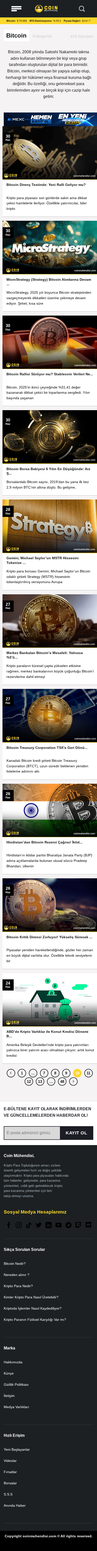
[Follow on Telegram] (68, 1225)
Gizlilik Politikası (16, 1384)
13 (40, 1081)
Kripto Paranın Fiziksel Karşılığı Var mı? (35, 1320)
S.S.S (8, 1494)
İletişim (9, 1396)
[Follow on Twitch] (78, 1225)
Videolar (10, 1461)
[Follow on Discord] (88, 1225)
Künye (9, 1373)
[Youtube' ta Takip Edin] (58, 1225)
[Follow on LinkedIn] (48, 1225)
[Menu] (16, 8)
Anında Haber (15, 1505)
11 (88, 1073)
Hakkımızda (13, 1362)
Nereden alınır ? (16, 1275)
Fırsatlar (10, 1472)
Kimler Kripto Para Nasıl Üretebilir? (31, 1297)
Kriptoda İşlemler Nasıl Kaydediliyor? (32, 1308)
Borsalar (10, 1483)
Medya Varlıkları (16, 1407)
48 (62, 1081)
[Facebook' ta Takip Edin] (9, 1225)
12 (29, 1081)
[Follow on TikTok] (29, 1225)
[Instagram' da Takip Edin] (19, 1225)
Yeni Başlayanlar (17, 1449)
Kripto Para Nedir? (18, 1286)
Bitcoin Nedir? (15, 1264)
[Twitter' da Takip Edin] (39, 1225)
